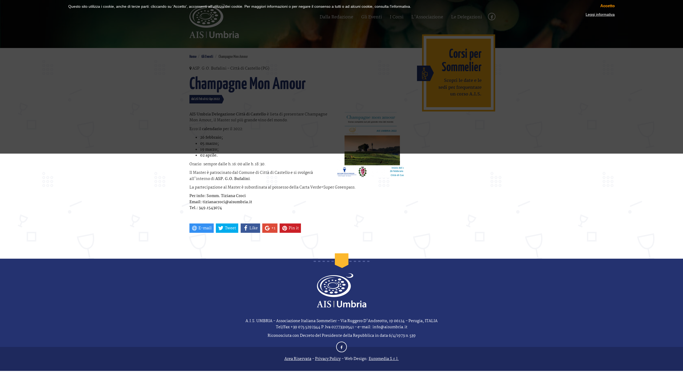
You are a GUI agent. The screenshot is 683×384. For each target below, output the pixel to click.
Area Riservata (297, 359)
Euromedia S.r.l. (384, 359)
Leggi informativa (600, 14)
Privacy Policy (328, 359)
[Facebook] (341, 348)
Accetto (607, 6)
